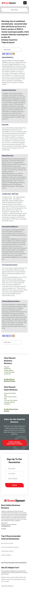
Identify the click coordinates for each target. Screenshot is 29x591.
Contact (3, 529)
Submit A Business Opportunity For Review (14, 443)
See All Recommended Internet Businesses (13, 562)
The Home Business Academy (10, 547)
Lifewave (6, 367)
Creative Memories (9, 372)
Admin (11, 586)
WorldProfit (7, 368)
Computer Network (9, 402)
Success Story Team (7, 543)
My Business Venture (7, 551)
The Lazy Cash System (10, 400)
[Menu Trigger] (25, 2)
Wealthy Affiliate (8, 370)
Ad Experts (7, 404)
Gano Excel (7, 374)
